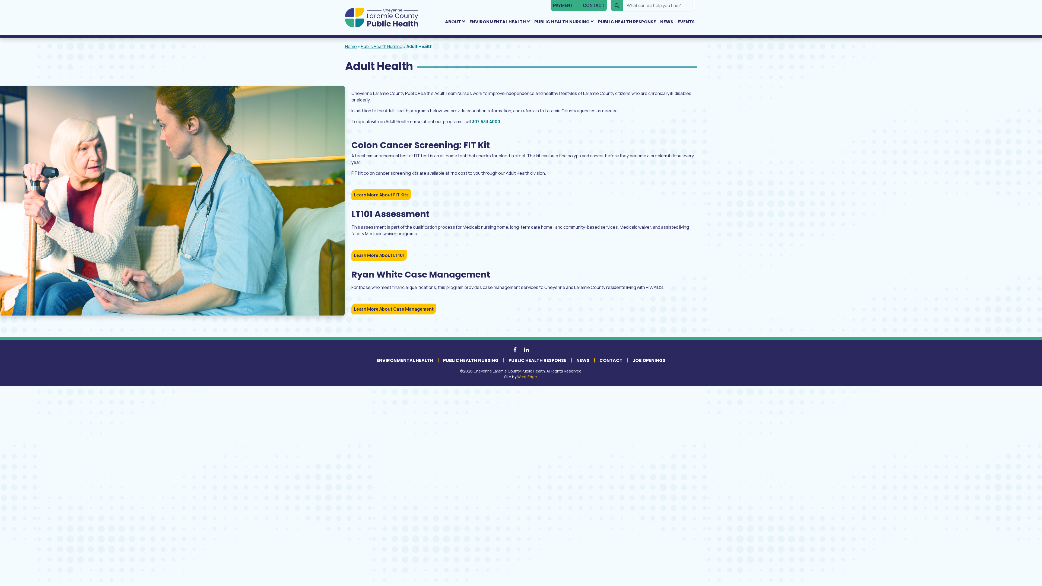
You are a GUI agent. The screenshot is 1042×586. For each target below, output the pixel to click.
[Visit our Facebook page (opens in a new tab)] (515, 350)
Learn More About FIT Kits (381, 195)
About (453, 22)
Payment (563, 5)
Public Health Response (627, 22)
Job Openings (649, 360)
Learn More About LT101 (379, 255)
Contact (594, 5)
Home (351, 46)
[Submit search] (617, 5)
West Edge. (527, 376)
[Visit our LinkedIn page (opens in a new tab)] (526, 350)
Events (686, 22)
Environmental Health (497, 22)
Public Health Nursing (562, 22)
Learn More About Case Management (394, 309)
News (666, 22)
